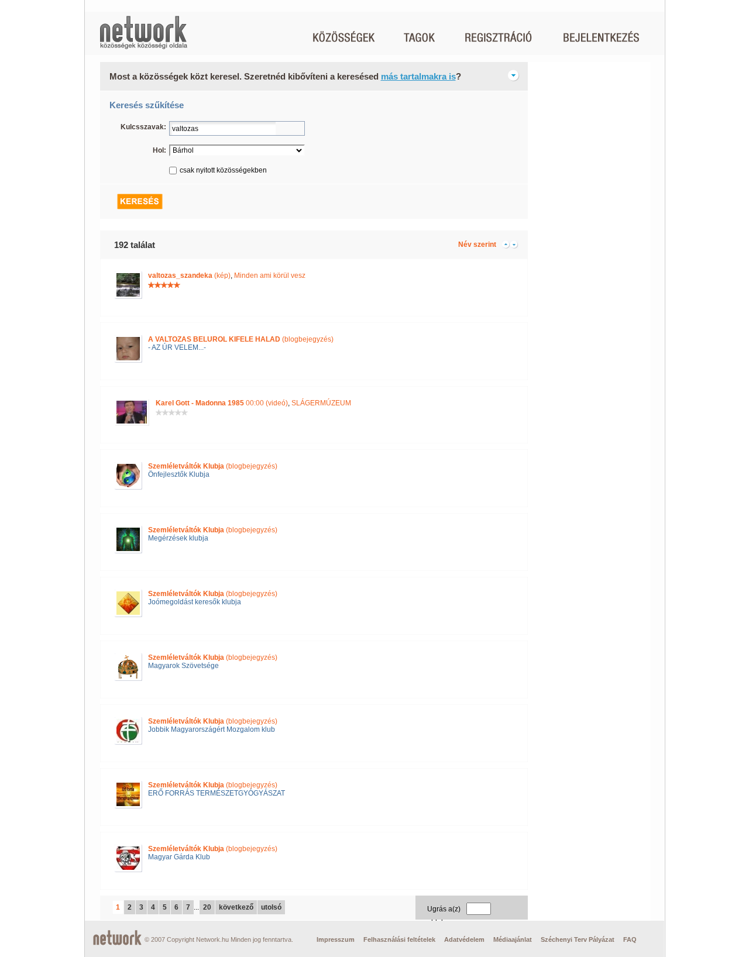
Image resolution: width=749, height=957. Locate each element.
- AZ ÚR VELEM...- (177, 347)
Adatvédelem (464, 939)
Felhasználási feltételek (399, 939)
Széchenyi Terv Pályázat (577, 939)
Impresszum (336, 939)
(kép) (189, 275)
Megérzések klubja (178, 538)
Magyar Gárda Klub (179, 857)
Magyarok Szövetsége (183, 666)
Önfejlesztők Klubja (178, 474)
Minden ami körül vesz (269, 275)
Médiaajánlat (512, 939)
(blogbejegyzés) (241, 339)
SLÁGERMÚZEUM (321, 403)
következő (236, 907)
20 (207, 907)
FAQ (630, 939)
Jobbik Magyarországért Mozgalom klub (211, 729)
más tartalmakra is (418, 76)
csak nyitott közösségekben (223, 170)
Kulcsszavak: (143, 127)
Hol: (159, 150)
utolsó (271, 907)
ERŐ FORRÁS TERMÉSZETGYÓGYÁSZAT (216, 793)
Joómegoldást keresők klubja (194, 602)
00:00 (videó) (222, 403)
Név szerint (477, 244)
